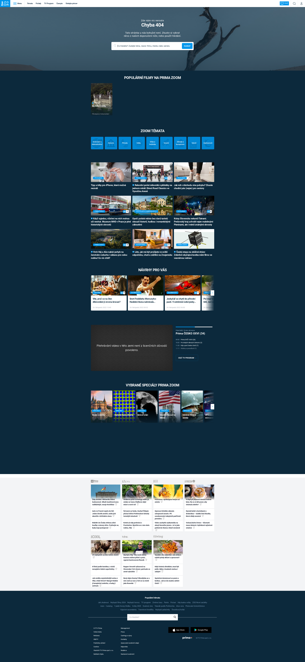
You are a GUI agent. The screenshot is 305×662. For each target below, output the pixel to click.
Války (139, 143)
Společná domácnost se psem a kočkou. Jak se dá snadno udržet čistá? (167, 580)
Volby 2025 (136, 606)
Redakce (124, 650)
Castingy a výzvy (126, 635)
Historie (111, 143)
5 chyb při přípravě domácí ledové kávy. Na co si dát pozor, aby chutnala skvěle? (198, 502)
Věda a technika (152, 143)
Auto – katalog (106, 606)
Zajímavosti (207, 143)
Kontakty (124, 639)
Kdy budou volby (184, 602)
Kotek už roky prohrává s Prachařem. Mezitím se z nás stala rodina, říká (136, 525)
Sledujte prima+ (71, 3)
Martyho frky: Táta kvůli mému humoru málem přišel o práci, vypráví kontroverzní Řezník (134, 557)
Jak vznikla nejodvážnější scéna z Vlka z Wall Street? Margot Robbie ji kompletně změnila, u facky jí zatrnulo (105, 582)
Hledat (187, 46)
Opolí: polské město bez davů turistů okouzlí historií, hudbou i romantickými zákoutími (151, 221)
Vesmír (166, 143)
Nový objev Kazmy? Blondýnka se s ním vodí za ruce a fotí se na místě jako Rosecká (136, 580)
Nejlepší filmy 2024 (118, 602)
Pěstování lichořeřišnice (195, 606)
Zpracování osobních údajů (130, 643)
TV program (146, 602)
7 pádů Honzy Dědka (122, 606)
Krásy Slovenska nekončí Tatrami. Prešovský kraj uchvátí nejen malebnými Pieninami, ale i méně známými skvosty (193, 221)
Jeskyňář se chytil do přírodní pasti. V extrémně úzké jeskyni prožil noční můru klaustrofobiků (181, 301)
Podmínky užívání (99, 643)
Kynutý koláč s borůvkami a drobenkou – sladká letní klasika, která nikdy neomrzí (198, 513)
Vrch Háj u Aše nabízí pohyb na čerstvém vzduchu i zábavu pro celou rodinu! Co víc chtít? (109, 255)
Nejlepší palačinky (162, 610)
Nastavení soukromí (127, 654)
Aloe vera (180, 606)
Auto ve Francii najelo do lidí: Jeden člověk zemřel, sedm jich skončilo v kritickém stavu (104, 513)
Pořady (38, 3)
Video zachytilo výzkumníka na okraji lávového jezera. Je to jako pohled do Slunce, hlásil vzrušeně (167, 525)
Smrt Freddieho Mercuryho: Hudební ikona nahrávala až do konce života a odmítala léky (144, 301)
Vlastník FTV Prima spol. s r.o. (103, 650)
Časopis (59, 3)
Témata (30, 3)
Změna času (157, 602)
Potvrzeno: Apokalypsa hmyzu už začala (167, 500)
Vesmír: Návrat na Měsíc (167, 416)
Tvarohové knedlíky (146, 610)
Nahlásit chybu (99, 654)
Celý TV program (186, 358)
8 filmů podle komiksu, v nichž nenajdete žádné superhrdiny (103, 568)
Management (125, 628)
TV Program (48, 3)
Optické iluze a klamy (124, 415)
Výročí (194, 143)
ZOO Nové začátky (199, 602)
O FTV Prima (98, 628)
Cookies (96, 647)
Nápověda (124, 647)
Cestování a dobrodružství (97, 143)
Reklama (96, 635)
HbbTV (96, 639)
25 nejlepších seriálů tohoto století (105, 555)
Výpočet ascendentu (128, 610)
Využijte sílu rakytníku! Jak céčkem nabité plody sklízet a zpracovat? (168, 556)
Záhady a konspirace (180, 143)
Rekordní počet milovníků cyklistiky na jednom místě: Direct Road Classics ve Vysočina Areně (152, 188)
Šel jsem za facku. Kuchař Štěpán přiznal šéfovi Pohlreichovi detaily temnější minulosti (136, 513)
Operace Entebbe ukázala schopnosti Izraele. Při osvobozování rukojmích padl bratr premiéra (168, 515)
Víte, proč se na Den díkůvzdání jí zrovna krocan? (106, 300)
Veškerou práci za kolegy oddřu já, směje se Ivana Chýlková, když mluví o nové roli (136, 502)
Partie (166, 602)
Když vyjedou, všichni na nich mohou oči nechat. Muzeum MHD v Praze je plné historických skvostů (111, 221)
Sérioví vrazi (142, 415)
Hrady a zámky (98, 415)
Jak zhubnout (103, 602)
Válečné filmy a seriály (189, 416)
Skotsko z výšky (99, 106)
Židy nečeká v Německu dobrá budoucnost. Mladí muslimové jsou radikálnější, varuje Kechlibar (105, 502)
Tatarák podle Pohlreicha (164, 606)
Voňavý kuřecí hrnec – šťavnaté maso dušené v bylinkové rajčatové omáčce (199, 525)
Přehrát (97, 103)
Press (123, 632)
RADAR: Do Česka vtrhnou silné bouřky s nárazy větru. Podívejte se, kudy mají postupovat (105, 525)
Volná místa (98, 632)
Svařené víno (148, 606)
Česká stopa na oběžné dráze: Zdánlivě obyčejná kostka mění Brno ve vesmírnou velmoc (193, 255)
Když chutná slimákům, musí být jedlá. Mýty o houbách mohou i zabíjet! (167, 569)
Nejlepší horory (133, 602)
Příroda (125, 143)
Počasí (173, 602)
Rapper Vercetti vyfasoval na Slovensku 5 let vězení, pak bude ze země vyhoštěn (136, 569)
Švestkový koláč (178, 610)
